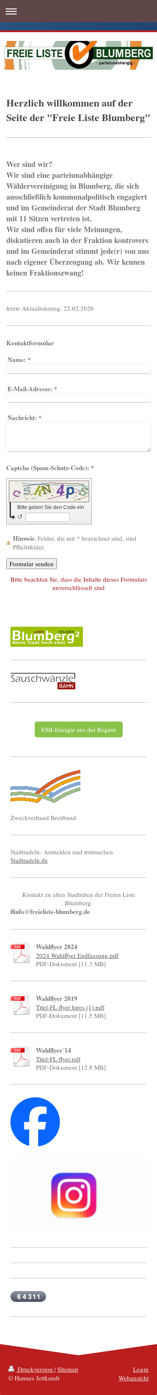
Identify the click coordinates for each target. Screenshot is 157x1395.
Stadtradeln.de (29, 860)
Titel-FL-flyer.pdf (58, 1059)
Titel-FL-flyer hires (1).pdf (70, 1007)
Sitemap (67, 1369)
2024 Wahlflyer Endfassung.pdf (77, 955)
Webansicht (133, 1378)
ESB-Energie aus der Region (78, 729)
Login (141, 1369)
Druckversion (35, 1369)
